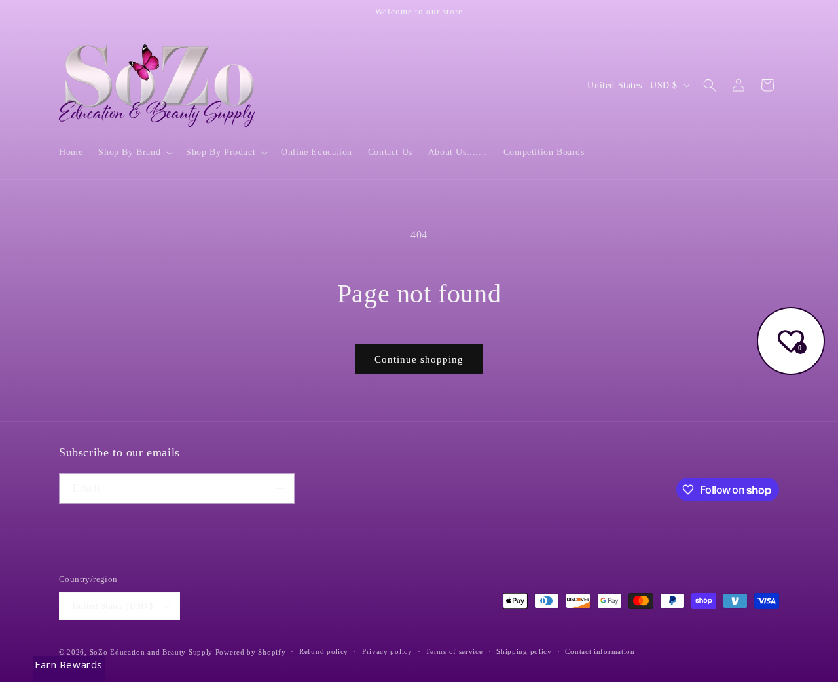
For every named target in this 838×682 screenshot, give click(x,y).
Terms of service (454, 651)
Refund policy (323, 651)
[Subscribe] (279, 488)
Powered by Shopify (250, 652)
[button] (134, 152)
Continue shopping (419, 359)
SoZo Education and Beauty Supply (151, 652)
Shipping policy (524, 651)
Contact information (599, 651)
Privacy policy (387, 651)
